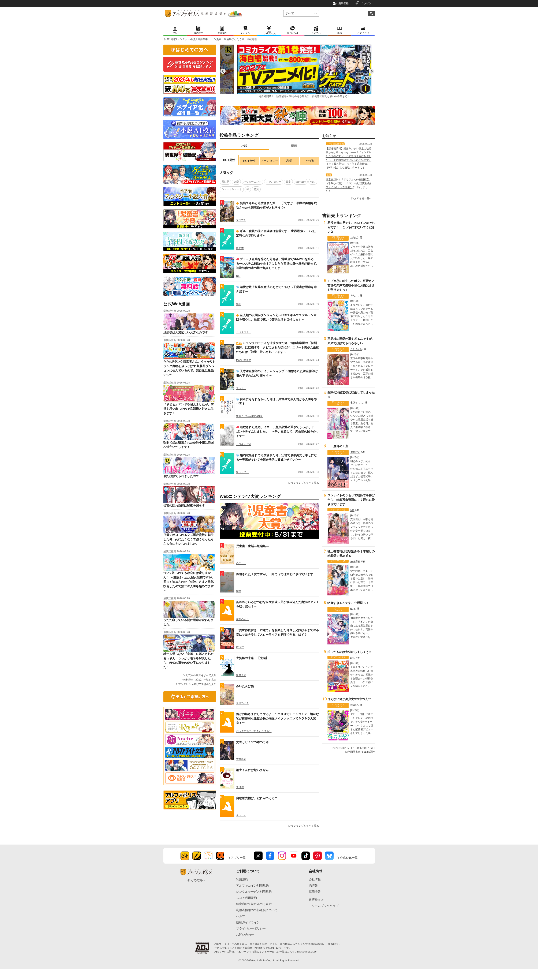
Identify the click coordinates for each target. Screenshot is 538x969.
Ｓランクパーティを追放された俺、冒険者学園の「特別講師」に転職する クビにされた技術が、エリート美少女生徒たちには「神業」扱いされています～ (277, 347)
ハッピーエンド (252, 181)
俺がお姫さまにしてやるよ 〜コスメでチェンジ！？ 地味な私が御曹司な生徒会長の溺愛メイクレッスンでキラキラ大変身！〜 (277, 718)
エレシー (241, 388)
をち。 (354, 295)
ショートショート (232, 189)
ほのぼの (301, 181)
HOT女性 (249, 160)
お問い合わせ (245, 934)
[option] (297, 71)
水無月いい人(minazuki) (249, 416)
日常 (288, 181)
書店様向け (316, 899)
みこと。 (241, 563)
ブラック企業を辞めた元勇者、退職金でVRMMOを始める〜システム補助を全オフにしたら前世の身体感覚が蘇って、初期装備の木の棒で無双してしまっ (277, 263)
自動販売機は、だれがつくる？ (257, 798)
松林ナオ (241, 675)
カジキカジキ (243, 444)
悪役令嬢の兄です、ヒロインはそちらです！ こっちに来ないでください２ (351, 227)
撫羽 (238, 304)
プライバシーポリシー (251, 928)
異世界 (225, 181)
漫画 (294, 145)
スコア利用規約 (246, 897)
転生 (312, 181)
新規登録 (343, 3)
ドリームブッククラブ (323, 906)
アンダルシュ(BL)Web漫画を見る (197, 684)
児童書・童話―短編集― (252, 546)
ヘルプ (240, 916)
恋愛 (289, 160)
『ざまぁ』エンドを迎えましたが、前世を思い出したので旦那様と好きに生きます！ (188, 409)
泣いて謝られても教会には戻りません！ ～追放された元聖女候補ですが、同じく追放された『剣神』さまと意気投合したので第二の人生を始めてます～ (189, 581)
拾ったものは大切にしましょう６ (349, 652)
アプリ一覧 (238, 857)
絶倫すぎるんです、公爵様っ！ (348, 603)
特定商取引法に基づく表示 (254, 904)
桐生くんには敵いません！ (254, 770)
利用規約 (242, 879)
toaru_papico (243, 360)
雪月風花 (241, 758)
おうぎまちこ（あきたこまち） (254, 731)
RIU (238, 275)
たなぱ (354, 237)
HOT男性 (229, 160)
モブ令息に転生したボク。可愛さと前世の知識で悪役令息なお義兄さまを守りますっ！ (351, 285)
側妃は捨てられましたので (181, 476)
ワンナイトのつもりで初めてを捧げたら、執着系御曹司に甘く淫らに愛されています (351, 500)
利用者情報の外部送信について (257, 910)
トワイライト (243, 331)
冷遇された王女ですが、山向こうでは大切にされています (274, 574)
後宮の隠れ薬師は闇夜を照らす (184, 505)
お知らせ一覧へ (363, 198)
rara (352, 608)
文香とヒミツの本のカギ (252, 742)
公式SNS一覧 (349, 857)
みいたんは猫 (245, 686)
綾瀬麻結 (355, 561)
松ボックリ (242, 472)
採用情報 (315, 891)
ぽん (352, 657)
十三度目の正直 (337, 446)
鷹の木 (240, 248)
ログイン (366, 3)
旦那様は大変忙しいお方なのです (185, 332)
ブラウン (241, 219)
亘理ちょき (242, 703)
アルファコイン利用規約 (252, 885)
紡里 (238, 591)
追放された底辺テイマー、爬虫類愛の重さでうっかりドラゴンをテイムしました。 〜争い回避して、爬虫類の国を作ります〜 (277, 431)
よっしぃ (241, 814)
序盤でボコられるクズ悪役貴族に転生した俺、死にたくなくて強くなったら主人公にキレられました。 (188, 539)
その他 (309, 160)
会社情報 (315, 879)
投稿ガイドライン (248, 922)
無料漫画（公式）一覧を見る (199, 679)
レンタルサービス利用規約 (254, 891)
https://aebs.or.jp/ (306, 951)
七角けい (355, 451)
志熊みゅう (242, 619)
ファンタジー (269, 160)
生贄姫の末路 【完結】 (252, 658)
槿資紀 (354, 704)
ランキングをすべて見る (305, 482)
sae (352, 510)
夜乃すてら (356, 402)
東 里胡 (240, 787)
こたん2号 (356, 349)
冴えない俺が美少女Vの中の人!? (349, 699)
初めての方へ (196, 880)
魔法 (256, 189)
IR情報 (313, 885)
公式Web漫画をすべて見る (201, 675)
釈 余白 (240, 647)
